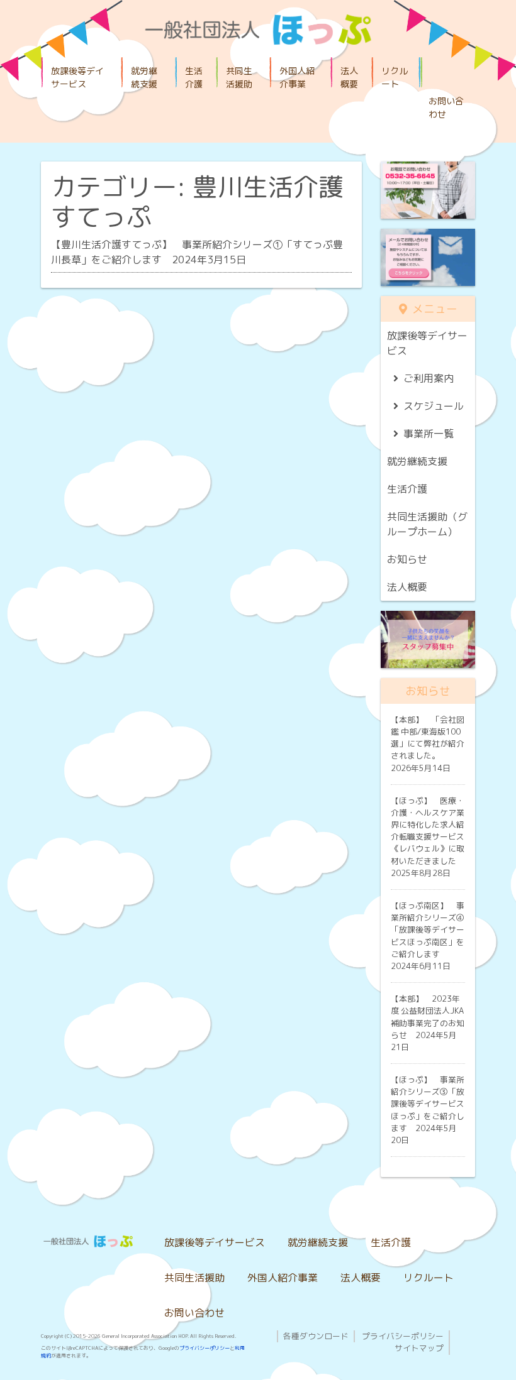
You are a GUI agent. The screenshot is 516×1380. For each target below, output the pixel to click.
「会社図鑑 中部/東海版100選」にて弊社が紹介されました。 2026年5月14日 (427, 744)
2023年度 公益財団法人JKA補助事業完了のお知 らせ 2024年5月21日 (427, 1023)
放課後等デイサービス (77, 77)
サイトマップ (419, 1348)
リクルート (394, 77)
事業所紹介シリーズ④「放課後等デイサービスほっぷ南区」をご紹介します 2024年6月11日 (427, 936)
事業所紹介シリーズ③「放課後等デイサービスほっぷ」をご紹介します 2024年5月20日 (427, 1110)
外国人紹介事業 (297, 77)
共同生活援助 (239, 77)
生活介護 (194, 77)
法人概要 (349, 77)
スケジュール (433, 406)
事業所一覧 (428, 434)
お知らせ (407, 559)
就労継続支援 (144, 77)
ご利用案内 (428, 378)
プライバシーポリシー (204, 1348)
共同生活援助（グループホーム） (427, 524)
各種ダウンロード (316, 1336)
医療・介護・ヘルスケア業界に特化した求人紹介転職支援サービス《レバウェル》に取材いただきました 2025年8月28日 (427, 837)
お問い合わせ (446, 107)
